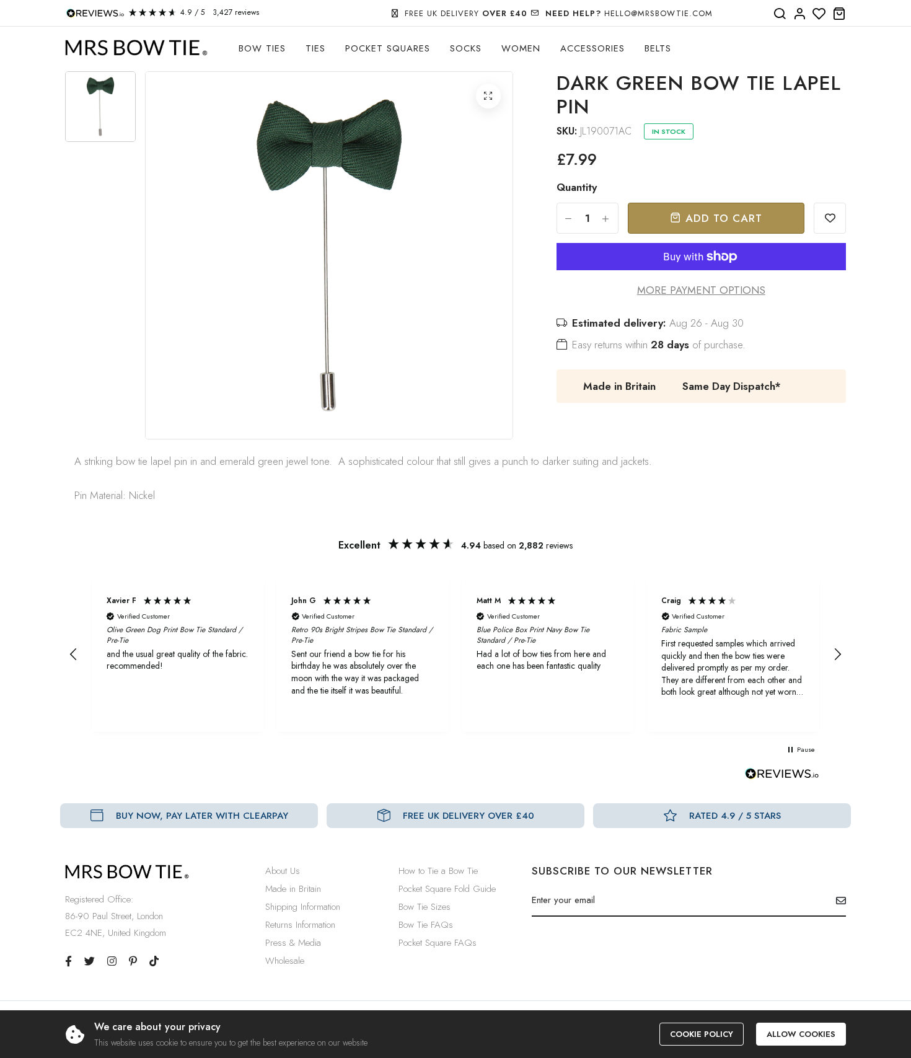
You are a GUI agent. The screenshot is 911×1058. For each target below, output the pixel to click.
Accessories (592, 48)
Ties (315, 48)
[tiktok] (154, 961)
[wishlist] (819, 14)
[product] (488, 96)
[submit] (836, 900)
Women (520, 48)
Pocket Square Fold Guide (447, 889)
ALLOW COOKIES (801, 1034)
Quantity (577, 187)
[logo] (136, 48)
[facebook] (68, 961)
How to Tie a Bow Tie (438, 871)
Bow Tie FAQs (425, 925)
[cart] (839, 14)
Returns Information (300, 925)
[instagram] (112, 961)
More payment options (701, 290)
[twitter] (89, 961)
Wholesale (284, 961)
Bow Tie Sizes (424, 907)
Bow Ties (262, 48)
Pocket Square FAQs (437, 943)
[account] (799, 14)
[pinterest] (133, 961)
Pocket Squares (387, 48)
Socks (466, 48)
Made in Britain (293, 889)
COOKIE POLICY (701, 1034)
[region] (455, 654)
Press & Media (293, 943)
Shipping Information (302, 907)
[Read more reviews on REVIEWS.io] (782, 777)
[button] (74, 654)
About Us (282, 871)
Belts (658, 48)
